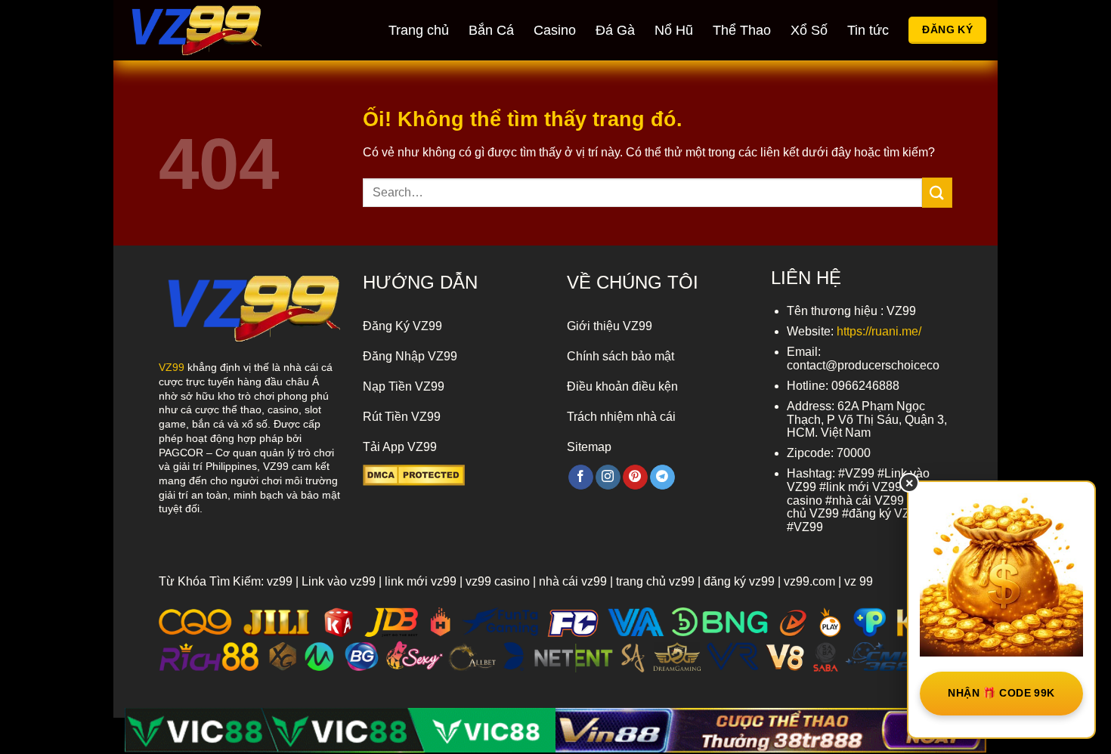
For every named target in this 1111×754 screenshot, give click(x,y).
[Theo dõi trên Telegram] (662, 477)
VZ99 (171, 367)
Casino (555, 30)
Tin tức (868, 30)
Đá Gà (615, 30)
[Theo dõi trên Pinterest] (635, 477)
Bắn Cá (491, 30)
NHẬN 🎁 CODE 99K (1001, 693)
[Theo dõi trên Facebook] (580, 477)
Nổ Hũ (674, 30)
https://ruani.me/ (879, 331)
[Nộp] (937, 192)
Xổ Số (809, 30)
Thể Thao (742, 30)
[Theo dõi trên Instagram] (608, 477)
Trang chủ (418, 30)
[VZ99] (212, 30)
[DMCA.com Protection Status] (414, 474)
